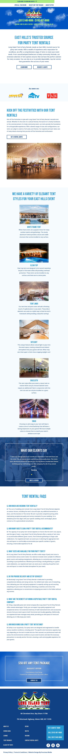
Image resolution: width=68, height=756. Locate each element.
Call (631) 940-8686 (55, 737)
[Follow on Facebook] (48, 745)
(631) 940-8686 (26, 20)
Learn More (24, 67)
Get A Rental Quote (17, 137)
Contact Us (34, 680)
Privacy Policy (7, 752)
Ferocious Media (46, 752)
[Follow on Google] (58, 745)
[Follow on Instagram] (53, 745)
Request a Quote (42, 67)
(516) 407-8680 (42, 20)
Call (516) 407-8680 (55, 732)
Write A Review (34, 480)
